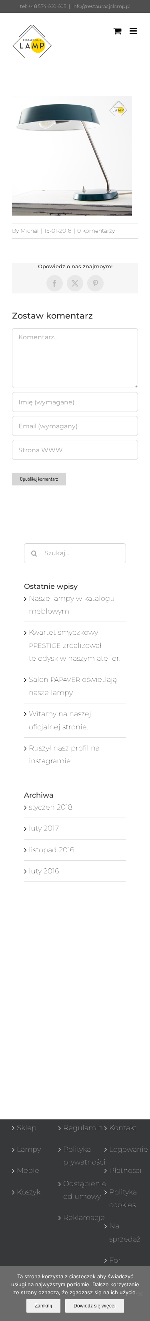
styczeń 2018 (50, 807)
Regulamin (75, 1127)
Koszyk (28, 1192)
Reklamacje (75, 1217)
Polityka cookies (121, 1198)
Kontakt (121, 1127)
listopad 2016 (51, 850)
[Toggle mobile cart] (118, 31)
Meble (28, 1170)
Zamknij (43, 1306)
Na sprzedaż (121, 1232)
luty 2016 (44, 871)
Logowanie (121, 1149)
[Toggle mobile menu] (134, 31)
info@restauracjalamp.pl (101, 6)
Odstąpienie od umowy (75, 1190)
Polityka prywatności (75, 1156)
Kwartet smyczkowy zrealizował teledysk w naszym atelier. (74, 645)
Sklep (26, 1127)
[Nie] (140, 1294)
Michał (29, 230)
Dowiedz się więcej (95, 1306)
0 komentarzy (96, 230)
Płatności (121, 1170)
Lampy (29, 1149)
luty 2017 (44, 828)
